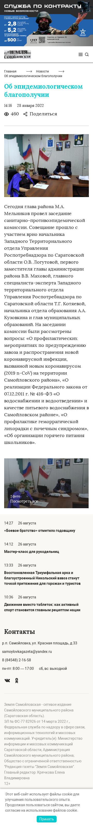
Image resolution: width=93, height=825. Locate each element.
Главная (10, 71)
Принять (46, 819)
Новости (42, 71)
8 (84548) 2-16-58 (16, 660)
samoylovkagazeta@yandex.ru (27, 652)
